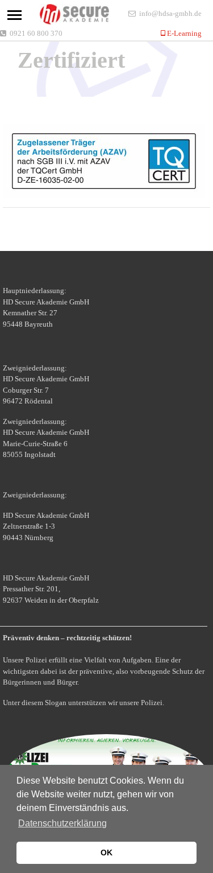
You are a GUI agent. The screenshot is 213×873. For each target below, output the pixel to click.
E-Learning (183, 33)
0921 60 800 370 (36, 33)
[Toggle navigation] (14, 15)
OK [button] (106, 852)
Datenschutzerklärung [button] (62, 823)
